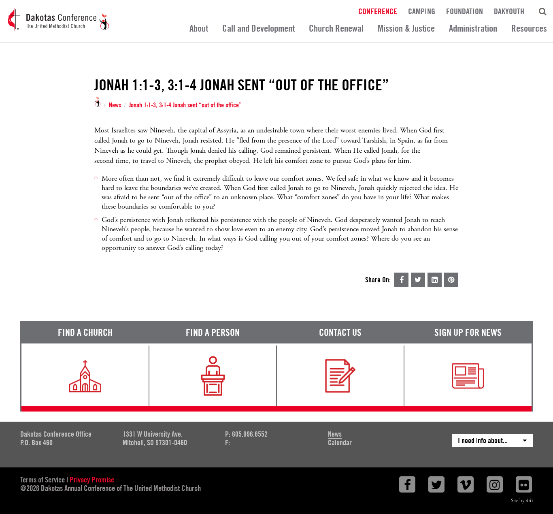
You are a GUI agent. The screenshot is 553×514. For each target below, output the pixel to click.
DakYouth (509, 10)
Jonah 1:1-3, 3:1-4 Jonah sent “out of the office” (185, 105)
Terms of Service (42, 479)
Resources (529, 28)
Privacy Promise (92, 479)
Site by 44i (522, 500)
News (115, 105)
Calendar (340, 442)
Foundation (464, 10)
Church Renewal (336, 28)
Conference (377, 10)
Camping (421, 10)
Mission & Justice (406, 28)
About (198, 28)
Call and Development (258, 28)
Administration (473, 28)
